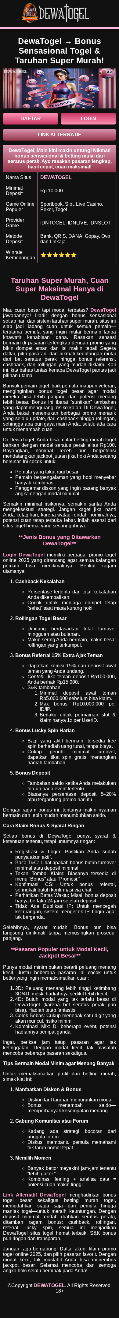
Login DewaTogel (24, 554)
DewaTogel (103, 310)
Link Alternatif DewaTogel (34, 1194)
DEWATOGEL (49, 1285)
